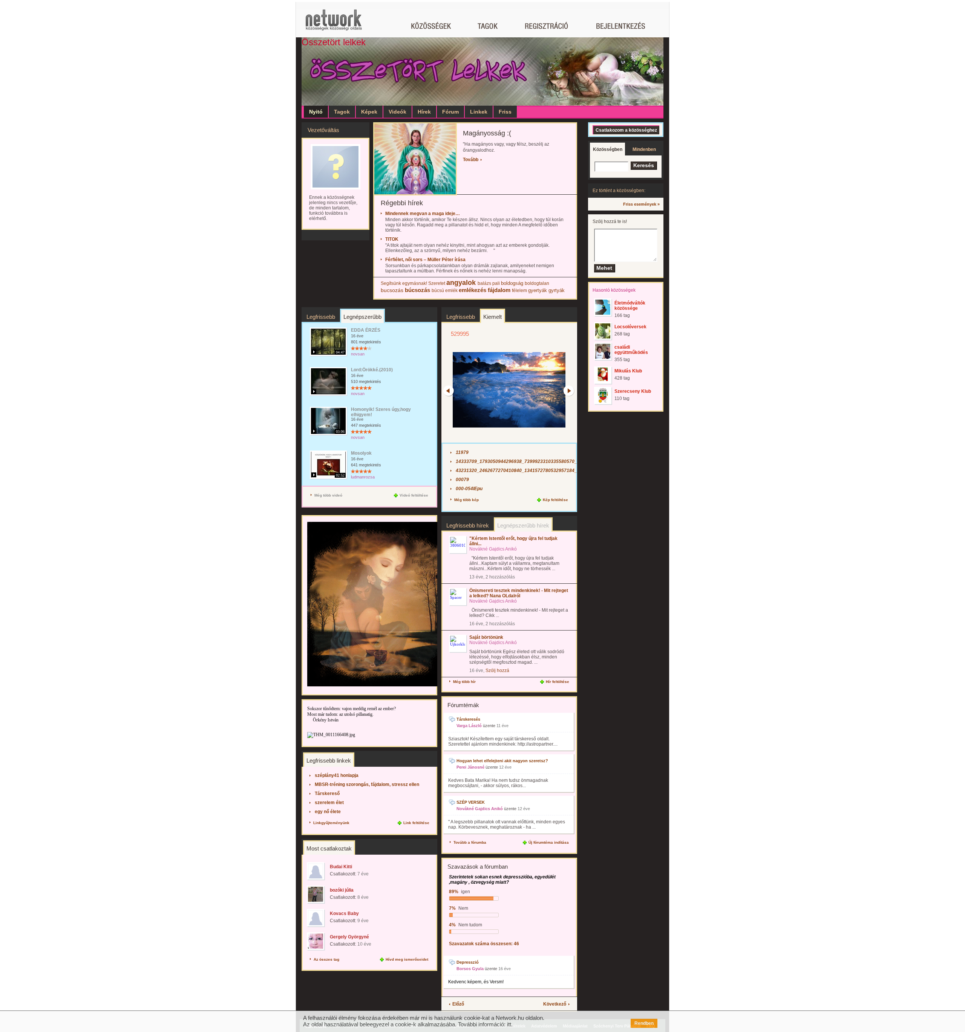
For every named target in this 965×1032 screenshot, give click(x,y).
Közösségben (607, 149)
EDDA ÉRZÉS (365, 330)
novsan (358, 354)
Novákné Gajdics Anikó (479, 808)
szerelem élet (329, 802)
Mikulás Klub (628, 371)
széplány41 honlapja (336, 775)
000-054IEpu (469, 488)
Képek (369, 112)
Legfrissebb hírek (467, 525)
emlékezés (472, 290)
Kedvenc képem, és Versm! (476, 981)
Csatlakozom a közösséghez (626, 130)
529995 (460, 334)
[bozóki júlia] (316, 894)
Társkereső (327, 793)
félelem (519, 290)
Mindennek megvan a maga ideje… (422, 213)
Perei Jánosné (470, 767)
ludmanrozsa (363, 477)
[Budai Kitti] (316, 870)
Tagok (342, 112)
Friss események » (641, 204)
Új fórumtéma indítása (548, 842)
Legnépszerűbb (362, 317)
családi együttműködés (631, 350)
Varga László (469, 725)
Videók (397, 112)
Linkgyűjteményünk (331, 823)
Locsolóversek (630, 326)
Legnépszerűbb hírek (523, 525)
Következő (554, 1004)
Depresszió (467, 962)
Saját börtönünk (486, 637)
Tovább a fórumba (469, 842)
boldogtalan (537, 283)
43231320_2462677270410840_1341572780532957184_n (518, 470)
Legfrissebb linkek (328, 760)
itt (509, 1024)
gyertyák (537, 290)
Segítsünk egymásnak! (404, 283)
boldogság (512, 283)
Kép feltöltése (555, 500)
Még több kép (466, 500)
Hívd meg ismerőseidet (407, 959)
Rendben (644, 1023)
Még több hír (464, 682)
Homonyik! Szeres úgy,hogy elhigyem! (381, 412)
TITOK (391, 239)
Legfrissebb (320, 317)
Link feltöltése (416, 823)
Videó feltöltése (414, 495)
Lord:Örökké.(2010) (372, 369)
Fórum (450, 112)
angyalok (461, 282)
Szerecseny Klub (632, 391)
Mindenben (644, 149)
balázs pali (489, 283)
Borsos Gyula (470, 968)
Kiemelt (492, 317)
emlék (451, 290)
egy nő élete (328, 811)
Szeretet (436, 283)
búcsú (438, 290)
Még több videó (328, 495)
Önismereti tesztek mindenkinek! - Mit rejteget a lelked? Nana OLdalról (518, 593)
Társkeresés (468, 719)
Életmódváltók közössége (629, 305)
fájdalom (499, 290)
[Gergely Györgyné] (316, 941)
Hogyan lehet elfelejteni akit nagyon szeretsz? (502, 760)
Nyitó (316, 112)
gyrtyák (556, 290)
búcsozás (417, 290)
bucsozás (392, 290)
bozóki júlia (342, 890)
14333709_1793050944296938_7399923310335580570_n (518, 461)
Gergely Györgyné (349, 937)
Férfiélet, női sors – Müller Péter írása (425, 259)
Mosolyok (361, 453)
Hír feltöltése (557, 682)
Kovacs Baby (344, 913)
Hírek (424, 112)
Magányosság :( (487, 133)
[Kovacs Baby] (316, 917)
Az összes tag (326, 959)
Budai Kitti (341, 866)
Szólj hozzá (497, 670)
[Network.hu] (333, 23)
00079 (462, 479)
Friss (505, 112)
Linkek (478, 112)
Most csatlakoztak (329, 848)
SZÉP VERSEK (470, 802)
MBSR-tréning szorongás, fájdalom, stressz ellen (367, 784)
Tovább (470, 159)
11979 (462, 452)
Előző (458, 1004)
